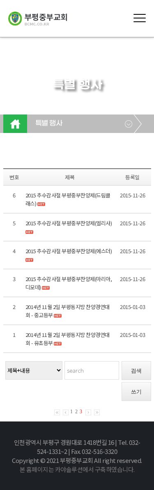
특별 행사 (48, 123)
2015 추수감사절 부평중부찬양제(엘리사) (68, 223)
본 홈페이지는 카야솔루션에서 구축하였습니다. (77, 469)
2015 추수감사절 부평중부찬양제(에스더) (68, 251)
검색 (136, 371)
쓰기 (136, 392)
